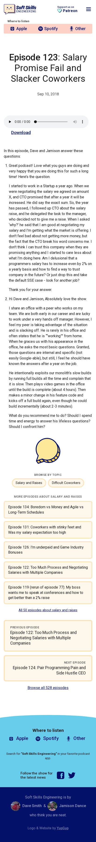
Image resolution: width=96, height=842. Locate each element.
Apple (21, 28)
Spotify (51, 28)
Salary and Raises (29, 483)
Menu (88, 9)
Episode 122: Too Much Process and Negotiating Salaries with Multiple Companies (48, 570)
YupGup (63, 828)
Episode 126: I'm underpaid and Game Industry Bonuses (46, 550)
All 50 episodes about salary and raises (48, 610)
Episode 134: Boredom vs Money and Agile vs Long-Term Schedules (45, 509)
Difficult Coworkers (66, 483)
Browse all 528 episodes (48, 688)
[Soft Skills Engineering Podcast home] (20, 9)
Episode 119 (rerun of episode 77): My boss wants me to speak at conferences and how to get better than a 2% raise (45, 592)
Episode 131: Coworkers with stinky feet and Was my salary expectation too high (44, 529)
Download (21, 132)
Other (80, 28)
